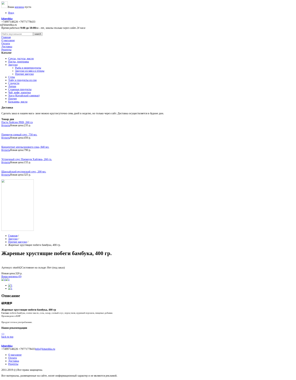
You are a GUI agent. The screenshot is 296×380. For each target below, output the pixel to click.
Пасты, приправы (18, 61)
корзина (19, 6)
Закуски (13, 64)
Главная (6, 37)
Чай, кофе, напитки (19, 92)
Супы (11, 77)
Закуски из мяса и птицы (29, 70)
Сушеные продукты (20, 89)
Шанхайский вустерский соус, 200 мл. (23, 171)
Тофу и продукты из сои (22, 80)
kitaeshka (7, 18)
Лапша (12, 86)
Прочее (12, 98)
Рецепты (6, 49)
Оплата (5, 43)
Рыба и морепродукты (28, 67)
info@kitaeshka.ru (45, 348)
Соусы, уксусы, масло (21, 58)
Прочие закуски (24, 73)
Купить (5, 125)
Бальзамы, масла (17, 101)
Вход (11, 12)
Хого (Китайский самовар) (24, 95)
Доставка (6, 46)
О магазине (8, 40)
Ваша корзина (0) (11, 276)
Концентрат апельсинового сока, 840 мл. (25, 146)
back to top (7, 336)
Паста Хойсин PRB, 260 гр (17, 122)
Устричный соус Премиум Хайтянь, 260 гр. (26, 159)
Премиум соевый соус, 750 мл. (19, 134)
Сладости (13, 83)
